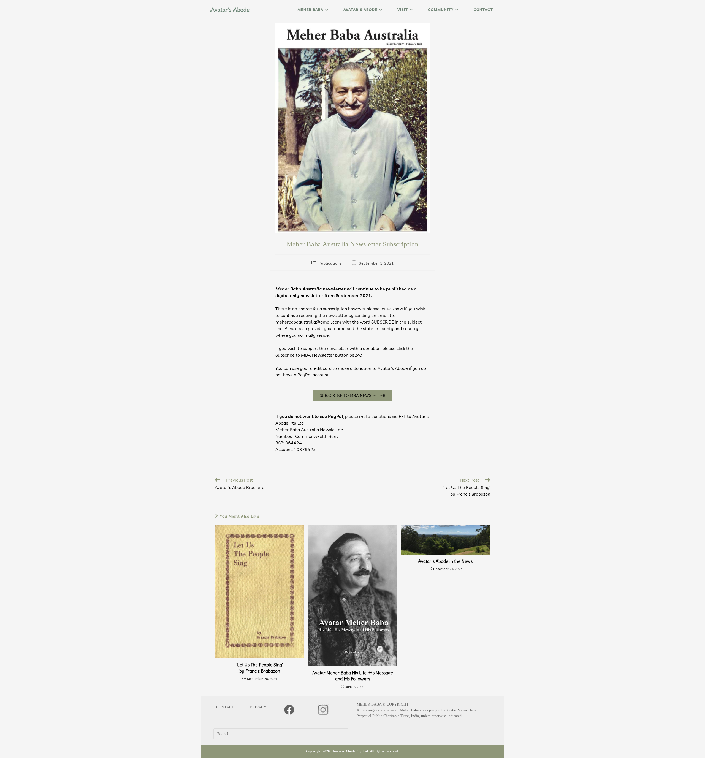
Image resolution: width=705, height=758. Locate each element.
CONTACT (225, 707)
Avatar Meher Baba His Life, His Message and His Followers (352, 675)
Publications (330, 263)
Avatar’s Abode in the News (445, 561)
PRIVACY (258, 707)
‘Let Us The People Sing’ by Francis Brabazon (259, 667)
